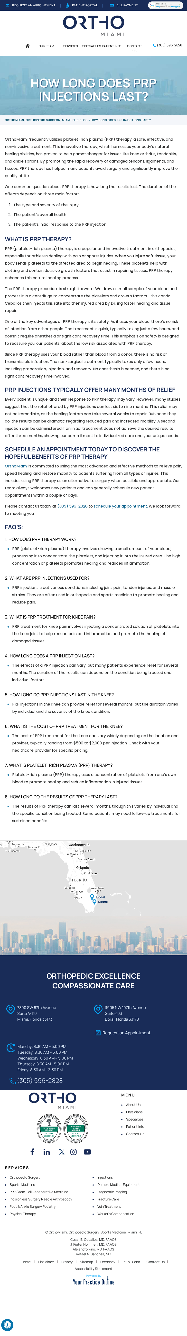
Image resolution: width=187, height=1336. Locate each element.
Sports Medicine (22, 1184)
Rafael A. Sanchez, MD (93, 1254)
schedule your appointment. (121, 506)
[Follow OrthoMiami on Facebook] (35, 1152)
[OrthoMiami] (93, 25)
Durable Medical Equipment (118, 1184)
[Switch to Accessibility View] (7, 1325)
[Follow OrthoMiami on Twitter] (62, 1152)
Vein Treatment (109, 1206)
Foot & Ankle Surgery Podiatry (33, 1206)
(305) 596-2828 (169, 45)
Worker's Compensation (115, 1213)
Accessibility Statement (93, 1268)
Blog (84, 120)
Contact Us (135, 1133)
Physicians (134, 1112)
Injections (105, 1177)
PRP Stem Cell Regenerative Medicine (39, 1191)
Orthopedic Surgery (25, 1177)
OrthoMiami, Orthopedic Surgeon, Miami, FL (40, 120)
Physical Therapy (23, 1213)
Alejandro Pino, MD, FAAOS (93, 1249)
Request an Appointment (34, 5)
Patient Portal (85, 5)
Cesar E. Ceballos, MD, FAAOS (93, 1239)
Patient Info (135, 1126)
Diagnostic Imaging (112, 1191)
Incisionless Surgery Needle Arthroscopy (41, 1199)
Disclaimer (46, 1261)
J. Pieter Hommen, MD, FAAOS (93, 1244)
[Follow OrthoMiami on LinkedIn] (48, 1152)
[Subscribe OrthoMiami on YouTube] (89, 1152)
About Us (133, 1104)
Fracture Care (108, 1199)
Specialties (134, 1119)
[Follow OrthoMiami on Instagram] (75, 1152)
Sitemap (86, 1261)
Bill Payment (127, 5)
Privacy (67, 1261)
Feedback (107, 1261)
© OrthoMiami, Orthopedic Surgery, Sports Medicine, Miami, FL (93, 1232)
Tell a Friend (131, 1261)
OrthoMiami (16, 466)
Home (26, 1261)
